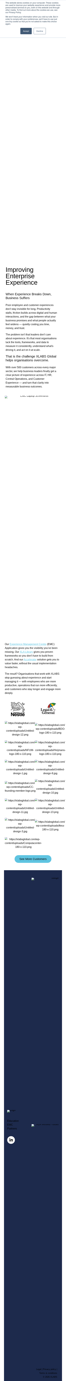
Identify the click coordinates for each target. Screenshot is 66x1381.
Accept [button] (26, 31)
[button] (33, 859)
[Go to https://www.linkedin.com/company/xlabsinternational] (11, 1140)
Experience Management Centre (28, 644)
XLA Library (26, 651)
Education (13, 1120)
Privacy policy (49, 1369)
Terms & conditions (48, 1373)
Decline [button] (39, 31)
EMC (10, 1124)
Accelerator (30, 659)
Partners (12, 1128)
